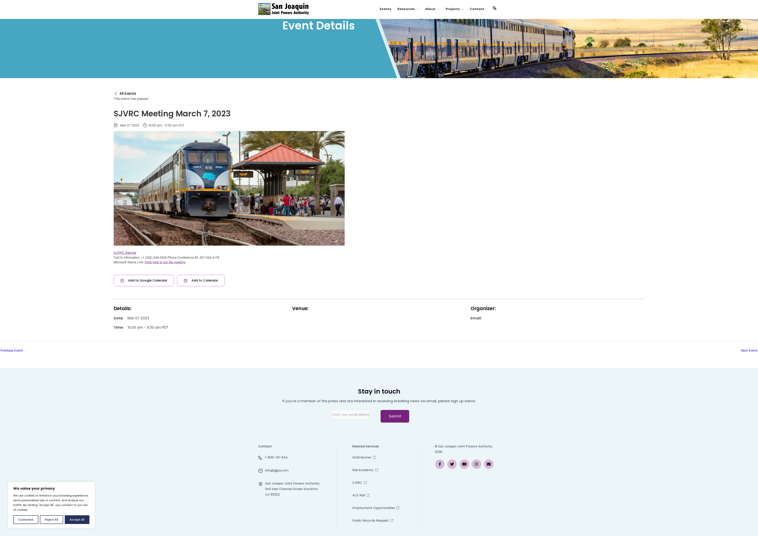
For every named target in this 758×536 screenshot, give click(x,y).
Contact (477, 9)
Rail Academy (362, 470)
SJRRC (357, 482)
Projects (453, 9)
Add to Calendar (204, 280)
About (430, 9)
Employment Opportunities (373, 508)
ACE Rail (358, 495)
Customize (25, 520)
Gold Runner (361, 457)
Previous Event (11, 350)
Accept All (77, 520)
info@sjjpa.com (277, 470)
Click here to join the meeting (165, 262)
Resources (406, 9)
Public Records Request (370, 520)
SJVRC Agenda (125, 252)
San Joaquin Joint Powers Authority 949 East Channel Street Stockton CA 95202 (292, 489)
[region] (51, 505)
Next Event (749, 350)
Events (385, 9)
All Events (127, 93)
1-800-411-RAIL (276, 457)
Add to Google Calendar (147, 280)
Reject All (51, 520)
